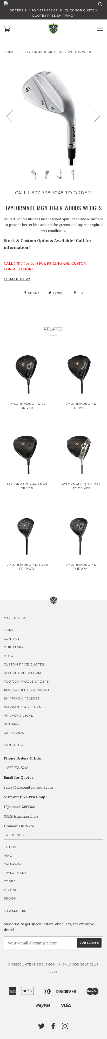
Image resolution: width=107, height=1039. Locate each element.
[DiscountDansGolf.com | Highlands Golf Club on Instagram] (65, 1027)
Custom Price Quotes (24, 664)
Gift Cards (14, 733)
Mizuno (11, 890)
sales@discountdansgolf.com (28, 787)
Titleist (11, 847)
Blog (8, 656)
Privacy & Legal (18, 715)
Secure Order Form (22, 673)
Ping (8, 855)
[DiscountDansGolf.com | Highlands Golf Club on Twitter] (41, 1027)
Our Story (14, 647)
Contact (12, 639)
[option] (53, 115)
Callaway (13, 864)
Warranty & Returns (24, 707)
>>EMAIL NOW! (17, 278)
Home (9, 52)
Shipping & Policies (21, 698)
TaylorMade (15, 873)
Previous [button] (13, 116)
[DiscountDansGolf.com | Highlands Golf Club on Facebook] (53, 1027)
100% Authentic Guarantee (29, 690)
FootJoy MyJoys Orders (26, 681)
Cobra (10, 881)
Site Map (12, 724)
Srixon (10, 898)
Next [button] (93, 116)
